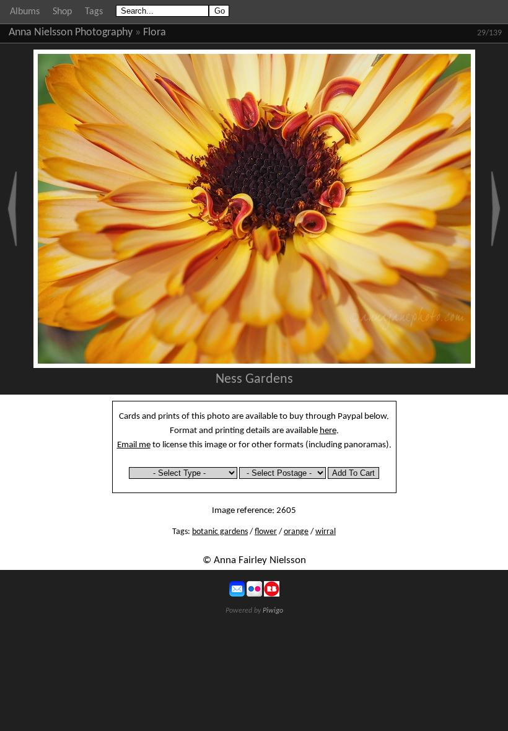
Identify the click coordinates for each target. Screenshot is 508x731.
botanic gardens (220, 531)
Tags (94, 12)
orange (296, 531)
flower (266, 531)
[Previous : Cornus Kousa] (12, 209)
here (328, 431)
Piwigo (273, 611)
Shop (62, 12)
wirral (325, 531)
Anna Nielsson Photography (71, 32)
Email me (134, 445)
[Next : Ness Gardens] (495, 209)
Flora (154, 32)
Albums (25, 12)
